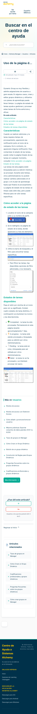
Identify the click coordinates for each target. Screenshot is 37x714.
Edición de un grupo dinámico (17, 449)
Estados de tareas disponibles (15, 127)
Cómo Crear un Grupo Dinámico (17, 444)
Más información (11, 480)
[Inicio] (8, 3)
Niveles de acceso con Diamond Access (17, 413)
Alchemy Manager (15, 54)
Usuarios (25, 54)
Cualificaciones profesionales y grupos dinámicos (17, 472)
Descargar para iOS (8, 695)
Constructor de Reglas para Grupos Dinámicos (19, 456)
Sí (18, 503)
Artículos (32, 54)
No (19, 509)
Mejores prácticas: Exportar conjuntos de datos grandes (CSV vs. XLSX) (19, 430)
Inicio (5, 54)
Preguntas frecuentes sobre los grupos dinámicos (17, 464)
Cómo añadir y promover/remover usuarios (18, 421)
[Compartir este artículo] (30, 71)
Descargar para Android (10, 698)
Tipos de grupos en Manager (16, 438)
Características (9, 118)
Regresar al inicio (10, 528)
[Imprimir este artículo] (15, 71)
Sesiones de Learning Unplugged (9, 678)
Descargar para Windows (10, 702)
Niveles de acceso (12, 406)
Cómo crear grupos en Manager (18, 601)
